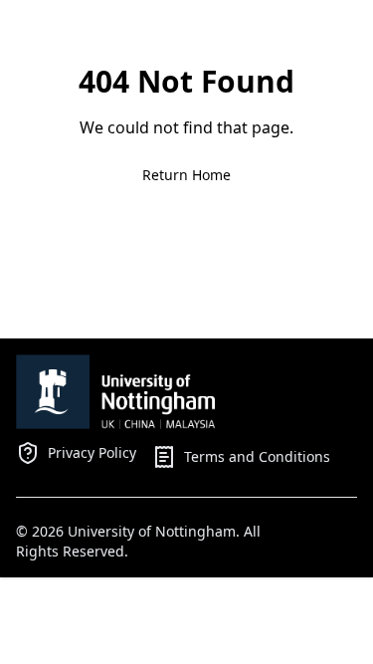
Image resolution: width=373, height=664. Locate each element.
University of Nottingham (152, 531)
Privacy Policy (92, 452)
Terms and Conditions (257, 456)
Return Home (186, 174)
